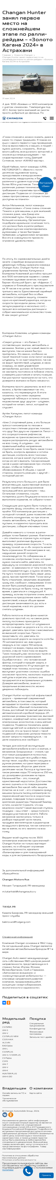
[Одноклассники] (8, 1003)
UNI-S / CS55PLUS (11, 1055)
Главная (6, 55)
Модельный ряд (13, 1020)
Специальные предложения (37, 1025)
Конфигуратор (37, 1029)
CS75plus (7, 1058)
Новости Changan (23, 55)
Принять (46, 1175)
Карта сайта (36, 1093)
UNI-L (5, 1049)
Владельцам (14, 1088)
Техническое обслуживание (10, 1100)
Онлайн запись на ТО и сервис (14, 1094)
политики (8, 1170)
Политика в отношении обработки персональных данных (20, 1157)
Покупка (38, 1019)
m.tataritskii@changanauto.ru (19, 891)
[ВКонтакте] (4, 1003)
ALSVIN (6, 1043)
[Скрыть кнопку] (55, 178)
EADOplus (7, 1046)
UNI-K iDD (7, 1077)
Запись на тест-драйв (41, 1037)
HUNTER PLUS (9, 1074)
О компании (41, 1088)
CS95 (5, 1061)
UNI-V (5, 1033)
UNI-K (5, 1071)
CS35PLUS (7, 1052)
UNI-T (5, 1064)
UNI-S (5, 1030)
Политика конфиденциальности (19, 1160)
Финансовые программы (36, 1033)
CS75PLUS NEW (10, 1036)
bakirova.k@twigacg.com (16, 922)
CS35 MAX (7, 1040)
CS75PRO (7, 1027)
